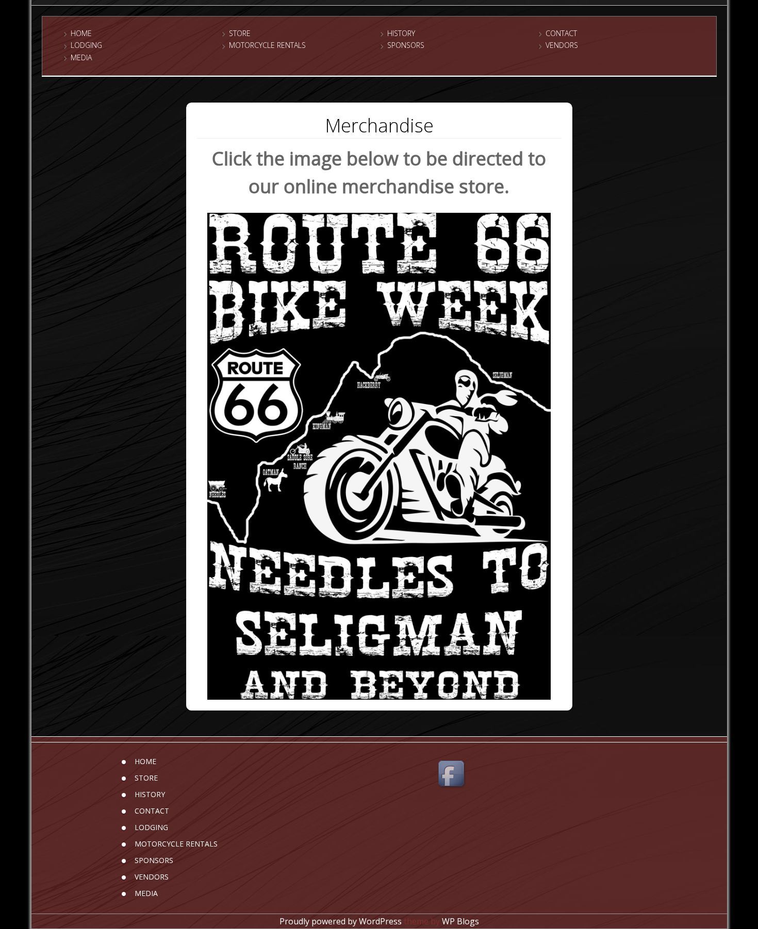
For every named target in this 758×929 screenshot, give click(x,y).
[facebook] (452, 774)
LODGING (86, 45)
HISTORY (401, 33)
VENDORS (562, 45)
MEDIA (81, 57)
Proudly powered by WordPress (340, 921)
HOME (81, 33)
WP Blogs (460, 921)
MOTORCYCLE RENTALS (267, 45)
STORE (240, 33)
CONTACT (561, 33)
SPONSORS (405, 45)
